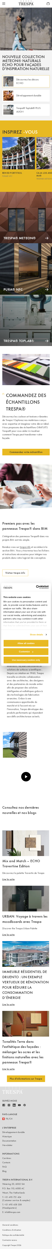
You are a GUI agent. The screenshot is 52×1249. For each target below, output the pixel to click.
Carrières (6, 1158)
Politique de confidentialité (13, 1235)
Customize (24, 651)
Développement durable (13, 1132)
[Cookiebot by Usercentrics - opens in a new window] (37, 587)
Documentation (9, 1140)
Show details (36, 634)
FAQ (4, 1166)
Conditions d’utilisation (11, 1230)
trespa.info (25, 547)
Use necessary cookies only (26, 660)
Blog (4, 1171)
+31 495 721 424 (12, 1197)
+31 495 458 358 (13, 1204)
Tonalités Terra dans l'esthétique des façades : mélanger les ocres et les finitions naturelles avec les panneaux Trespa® (22, 1052)
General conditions (10, 1225)
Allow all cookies (26, 643)
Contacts (6, 1162)
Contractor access (9, 1240)
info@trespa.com (12, 1212)
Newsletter (7, 1145)
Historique (7, 1136)
